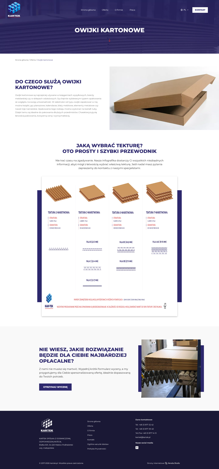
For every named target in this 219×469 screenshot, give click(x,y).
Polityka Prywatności (96, 449)
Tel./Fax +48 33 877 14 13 (146, 433)
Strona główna (88, 10)
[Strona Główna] (32, 10)
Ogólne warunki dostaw (97, 444)
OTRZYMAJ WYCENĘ (55, 387)
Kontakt (200, 10)
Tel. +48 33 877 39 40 (144, 429)
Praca (132, 10)
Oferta (105, 10)
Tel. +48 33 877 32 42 (144, 425)
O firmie (119, 10)
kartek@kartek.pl (142, 437)
